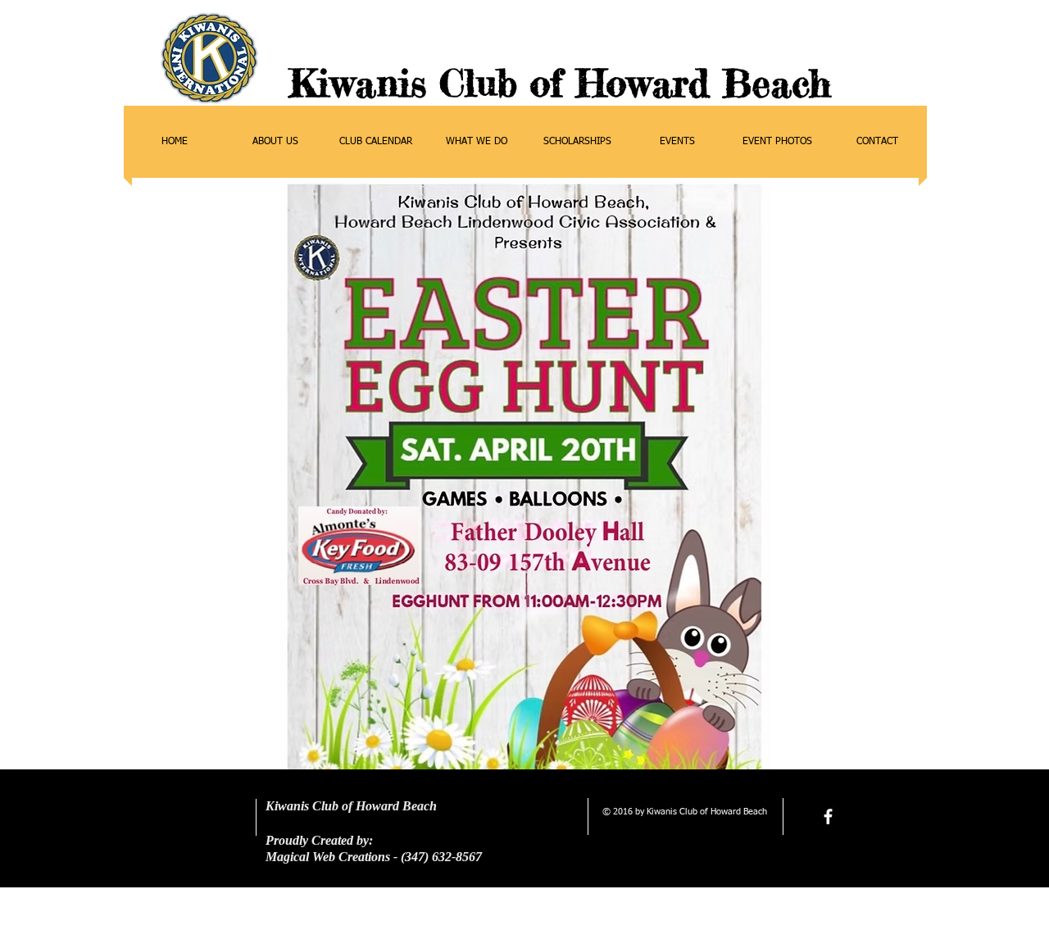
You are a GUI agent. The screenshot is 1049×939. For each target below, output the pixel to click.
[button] (275, 142)
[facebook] (828, 816)
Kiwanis (357, 83)
